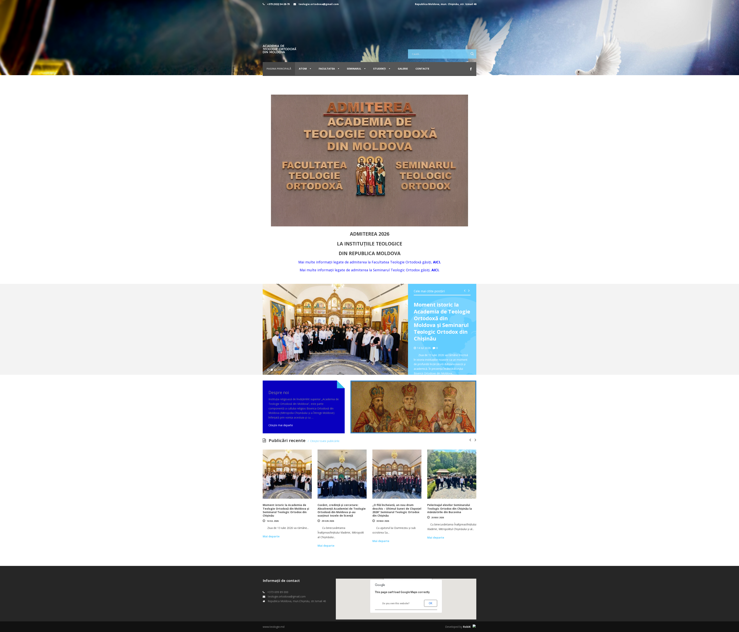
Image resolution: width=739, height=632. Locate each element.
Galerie (403, 68)
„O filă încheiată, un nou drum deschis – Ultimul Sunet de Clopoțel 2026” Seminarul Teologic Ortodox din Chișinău (396, 510)
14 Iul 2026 (272, 520)
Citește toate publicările (324, 441)
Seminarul (354, 68)
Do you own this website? (396, 603)
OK (430, 603)
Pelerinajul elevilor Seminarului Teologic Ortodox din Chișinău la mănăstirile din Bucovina (449, 508)
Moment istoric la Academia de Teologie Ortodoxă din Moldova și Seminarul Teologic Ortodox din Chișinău (442, 321)
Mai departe (271, 536)
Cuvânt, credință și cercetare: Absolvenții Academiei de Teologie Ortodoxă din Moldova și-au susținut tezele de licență (342, 510)
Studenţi (379, 68)
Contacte (422, 68)
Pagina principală (279, 68)
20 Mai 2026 (437, 517)
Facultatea (327, 68)
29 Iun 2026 (328, 520)
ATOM (303, 68)
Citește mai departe (280, 425)
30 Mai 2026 (382, 520)
